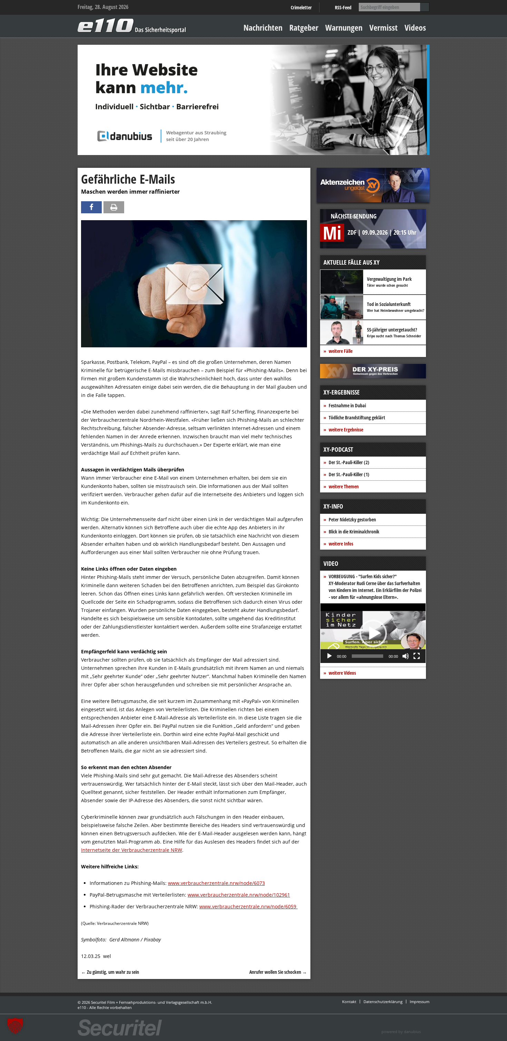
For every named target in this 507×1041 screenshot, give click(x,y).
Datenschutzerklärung (383, 1001)
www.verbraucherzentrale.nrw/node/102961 (239, 894)
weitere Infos (341, 543)
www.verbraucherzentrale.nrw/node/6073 (216, 883)
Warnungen (343, 27)
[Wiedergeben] (329, 656)
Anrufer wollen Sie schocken (278, 972)
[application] (373, 633)
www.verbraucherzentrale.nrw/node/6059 (248, 906)
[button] (373, 633)
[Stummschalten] (405, 656)
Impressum (419, 1001)
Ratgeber (303, 27)
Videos (415, 27)
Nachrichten (262, 27)
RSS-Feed (343, 7)
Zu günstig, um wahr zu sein (110, 972)
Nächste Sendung (354, 216)
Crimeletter (301, 7)
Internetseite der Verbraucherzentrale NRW (131, 850)
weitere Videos (342, 673)
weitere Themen (344, 486)
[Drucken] (113, 207)
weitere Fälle (340, 351)
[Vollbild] (416, 656)
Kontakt (349, 1001)
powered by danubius (401, 1031)
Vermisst (383, 27)
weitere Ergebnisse (346, 429)
